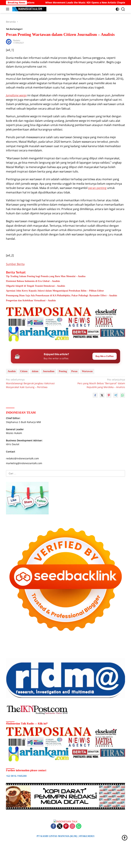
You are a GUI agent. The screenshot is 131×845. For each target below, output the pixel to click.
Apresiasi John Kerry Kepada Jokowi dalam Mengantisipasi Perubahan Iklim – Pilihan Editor (55, 290)
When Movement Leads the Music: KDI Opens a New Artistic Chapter (67, 2)
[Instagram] (72, 826)
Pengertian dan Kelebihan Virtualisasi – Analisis (31, 300)
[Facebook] (53, 826)
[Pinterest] (66, 826)
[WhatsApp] (78, 826)
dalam (35, 371)
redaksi (16, 40)
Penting (63, 371)
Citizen (23, 371)
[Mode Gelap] (117, 9)
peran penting (97, 188)
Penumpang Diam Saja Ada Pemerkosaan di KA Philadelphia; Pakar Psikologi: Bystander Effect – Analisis (61, 295)
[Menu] (8, 9)
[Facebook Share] (95, 395)
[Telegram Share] (115, 395)
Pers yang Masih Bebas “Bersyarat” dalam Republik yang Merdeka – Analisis (101, 383)
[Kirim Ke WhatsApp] (122, 395)
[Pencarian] (123, 9)
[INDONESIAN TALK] (28, 9)
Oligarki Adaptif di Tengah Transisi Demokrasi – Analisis (35, 286)
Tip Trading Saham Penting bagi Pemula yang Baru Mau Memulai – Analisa (45, 276)
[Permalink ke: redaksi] (8, 41)
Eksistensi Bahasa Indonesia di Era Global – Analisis (33, 281)
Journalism (48, 371)
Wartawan (87, 371)
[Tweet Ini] (102, 395)
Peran (74, 371)
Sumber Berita (15, 264)
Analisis (12, 371)
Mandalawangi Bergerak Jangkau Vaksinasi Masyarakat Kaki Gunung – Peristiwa (30, 383)
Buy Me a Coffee (105, 356)
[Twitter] (59, 826)
